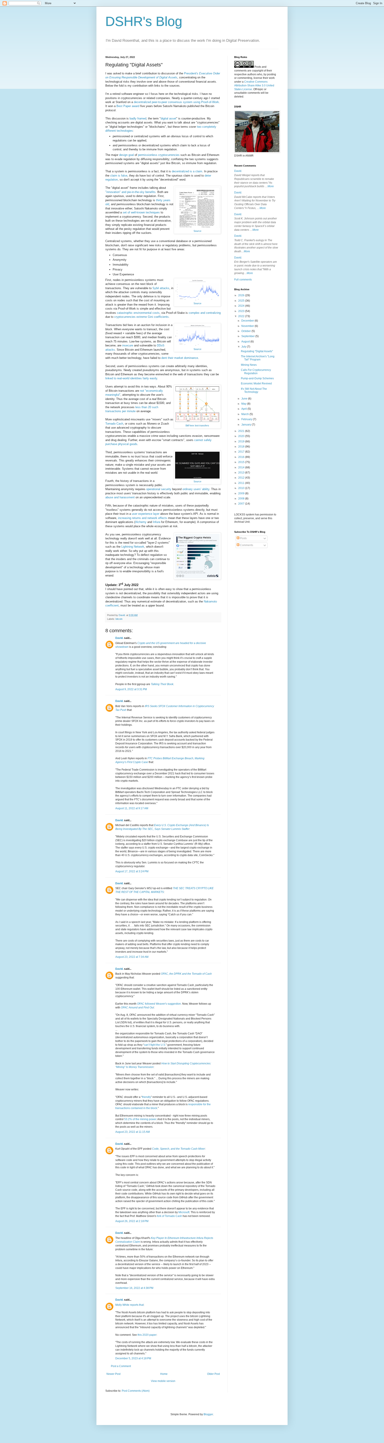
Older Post (213, 1373)
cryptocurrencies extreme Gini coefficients (141, 316)
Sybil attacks (160, 288)
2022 (241, 316)
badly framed (138, 118)
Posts (243, 538)
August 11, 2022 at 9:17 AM (131, 808)
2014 (241, 467)
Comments (246, 545)
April (244, 408)
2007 (241, 503)
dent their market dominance (179, 358)
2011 (241, 483)
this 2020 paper (147, 1334)
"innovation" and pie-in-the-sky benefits (130, 192)
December (248, 320)
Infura (156, 522)
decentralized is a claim (187, 171)
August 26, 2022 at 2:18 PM (131, 1221)
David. (119, 638)
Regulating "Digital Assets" (257, 351)
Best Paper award (127, 106)
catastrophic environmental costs (138, 312)
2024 (241, 305)
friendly (146, 1097)
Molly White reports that (129, 1304)
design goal (126, 155)
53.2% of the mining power (140, 1119)
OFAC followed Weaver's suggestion (159, 1003)
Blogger (208, 1414)
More (271, 186)
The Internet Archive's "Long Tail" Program (257, 358)
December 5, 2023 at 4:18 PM (133, 1358)
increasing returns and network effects (142, 518)
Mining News (249, 364)
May (244, 403)
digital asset (168, 118)
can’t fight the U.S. (155, 1044)
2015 (241, 462)
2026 (241, 295)
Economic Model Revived (256, 383)
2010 (241, 488)
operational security (158, 489)
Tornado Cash (114, 423)
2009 (241, 493)
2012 (241, 477)
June (244, 398)
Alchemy (140, 522)
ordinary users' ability (195, 489)
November (248, 326)
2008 (241, 498)
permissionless (147, 155)
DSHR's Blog (143, 21)
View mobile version (163, 1381)
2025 (241, 300)
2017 (241, 451)
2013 (241, 472)
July (244, 346)
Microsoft (183, 1212)
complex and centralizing (205, 312)
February (247, 419)
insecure (127, 345)
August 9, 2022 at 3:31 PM (131, 689)
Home (164, 1373)
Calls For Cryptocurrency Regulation (256, 371)
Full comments (243, 279)
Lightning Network (132, 546)
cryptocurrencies (169, 155)
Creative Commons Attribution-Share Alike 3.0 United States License (254, 85)
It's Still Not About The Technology (254, 390)
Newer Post (113, 1373)
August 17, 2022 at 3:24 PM (131, 871)
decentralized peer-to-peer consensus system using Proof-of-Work (176, 102)
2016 (241, 457)
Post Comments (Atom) (136, 1390)
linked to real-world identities (123, 378)
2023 (241, 311)
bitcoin (119, 619)
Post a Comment (121, 1366)
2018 (241, 446)
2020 (241, 436)
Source (197, 231)
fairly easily (150, 378)
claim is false (118, 175)
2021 (241, 431)
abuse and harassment (120, 497)
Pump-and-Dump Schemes (257, 378)
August (245, 341)
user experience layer (145, 513)
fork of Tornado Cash (169, 1216)
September (248, 336)
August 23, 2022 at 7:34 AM (131, 956)
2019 (241, 441)
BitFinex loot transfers (197, 425)
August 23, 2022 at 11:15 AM (132, 1131)
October (246, 331)
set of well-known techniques (141, 212)
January (246, 424)
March (245, 414)
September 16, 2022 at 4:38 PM (134, 1288)
